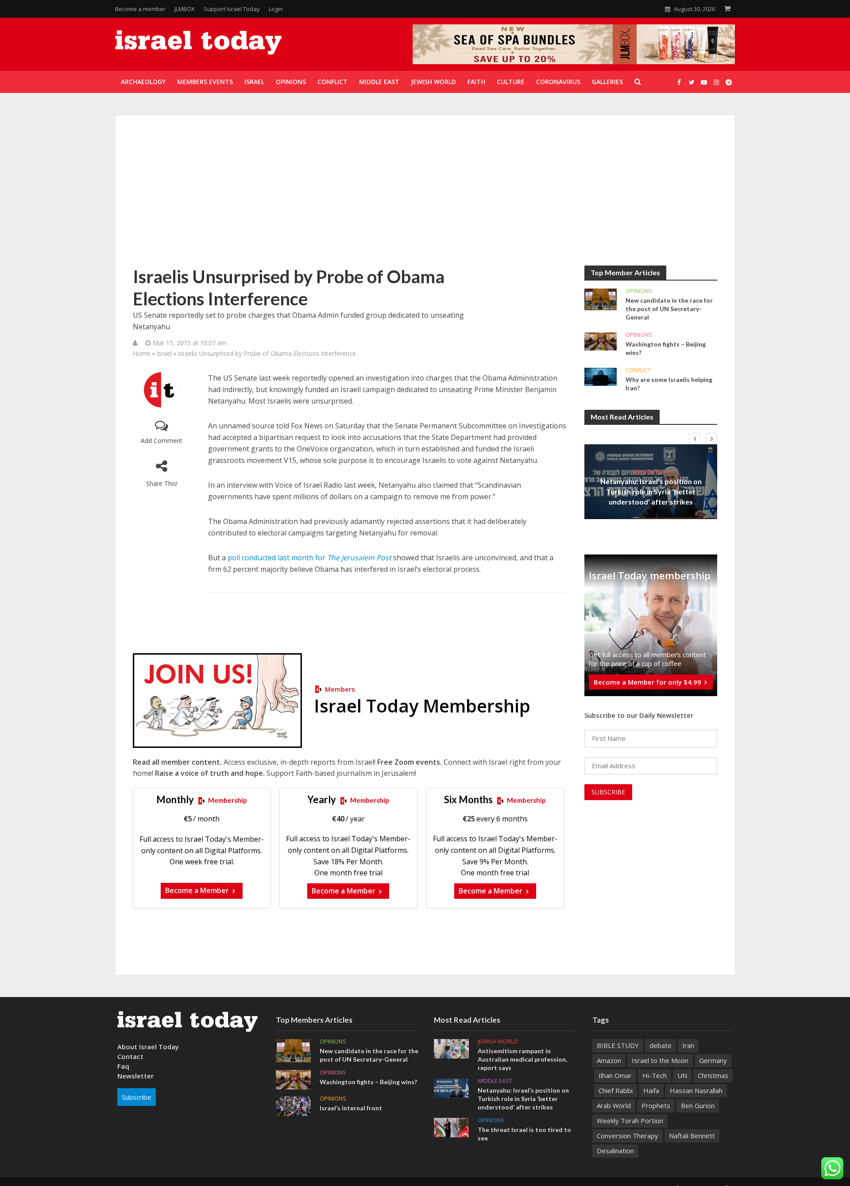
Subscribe (136, 1097)
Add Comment (161, 440)
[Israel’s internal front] (293, 1105)
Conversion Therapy (627, 1135)
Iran (688, 1045)
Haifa (651, 1090)
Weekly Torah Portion (630, 1120)
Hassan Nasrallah (696, 1090)
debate (660, 1045)
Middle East (651, 471)
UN (682, 1075)
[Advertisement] (425, 199)
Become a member (140, 9)
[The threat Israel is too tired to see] (451, 1126)
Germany (713, 1060)
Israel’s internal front (351, 1108)
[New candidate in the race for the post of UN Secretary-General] (600, 298)
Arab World (614, 1105)
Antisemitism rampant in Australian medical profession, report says (522, 1059)
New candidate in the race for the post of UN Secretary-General (669, 308)
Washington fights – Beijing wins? (666, 348)
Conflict (638, 370)
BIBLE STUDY (618, 1045)
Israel (164, 353)
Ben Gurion (698, 1105)
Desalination (615, 1150)
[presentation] (694, 438)
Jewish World (498, 1041)
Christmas (713, 1075)
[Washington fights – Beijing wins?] (600, 340)
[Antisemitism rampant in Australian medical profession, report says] (451, 1048)
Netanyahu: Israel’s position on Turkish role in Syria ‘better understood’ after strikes (651, 491)
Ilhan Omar (615, 1075)
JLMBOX (184, 9)
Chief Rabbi (616, 1090)
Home (142, 353)
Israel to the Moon (660, 1060)
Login (276, 9)
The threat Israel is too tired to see (524, 1134)
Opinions (639, 291)
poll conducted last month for (309, 557)
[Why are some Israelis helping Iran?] (600, 376)
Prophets (655, 1105)
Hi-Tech (654, 1075)
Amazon (609, 1060)
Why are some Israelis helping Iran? (669, 384)
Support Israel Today (232, 9)
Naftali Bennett (692, 1135)
